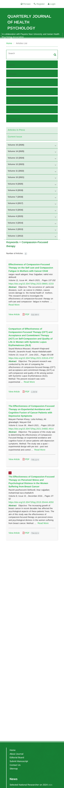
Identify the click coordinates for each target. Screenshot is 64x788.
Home (9, 43)
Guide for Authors (17, 92)
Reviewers (14, 110)
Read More (14, 304)
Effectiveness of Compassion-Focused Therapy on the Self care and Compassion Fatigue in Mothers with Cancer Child (31, 267)
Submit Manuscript (18, 101)
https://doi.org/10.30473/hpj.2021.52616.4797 (31, 358)
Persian (27, 4)
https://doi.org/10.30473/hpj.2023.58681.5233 (31, 283)
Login (52, 4)
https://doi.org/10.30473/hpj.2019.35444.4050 (31, 502)
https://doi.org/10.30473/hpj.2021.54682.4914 (31, 428)
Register (40, 4)
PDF (32, 314)
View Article (14, 314)
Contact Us (14, 119)
